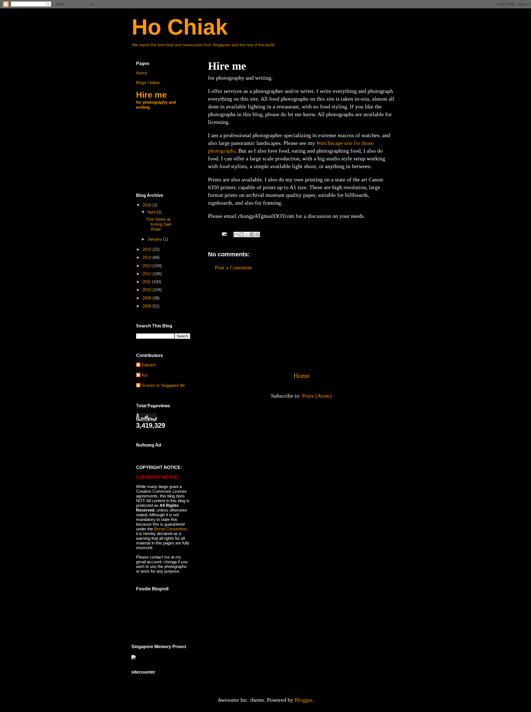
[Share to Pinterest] (257, 234)
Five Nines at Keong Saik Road (159, 224)
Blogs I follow (148, 82)
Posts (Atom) (317, 396)
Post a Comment (233, 267)
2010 (147, 289)
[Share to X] (246, 234)
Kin (144, 375)
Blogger (303, 700)
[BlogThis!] (241, 234)
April (152, 212)
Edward (148, 364)
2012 (147, 273)
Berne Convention (170, 528)
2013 (147, 265)
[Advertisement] (301, 321)
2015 (147, 249)
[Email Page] (223, 233)
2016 (147, 205)
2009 (147, 298)
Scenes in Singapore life (163, 385)
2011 (147, 281)
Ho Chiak (180, 27)
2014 (147, 257)
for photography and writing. (156, 99)
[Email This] (236, 234)
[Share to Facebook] (252, 234)
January (155, 239)
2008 (147, 306)
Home (301, 375)
